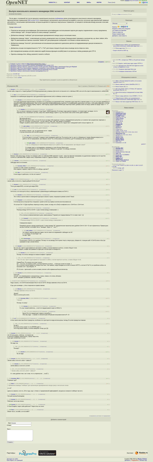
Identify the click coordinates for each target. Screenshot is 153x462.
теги (113, 2)
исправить (101, 61)
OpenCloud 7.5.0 (120, 133)
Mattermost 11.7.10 (121, 117)
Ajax (79, 86)
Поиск (109, 2)
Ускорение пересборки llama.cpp (127, 69)
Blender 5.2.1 (119, 136)
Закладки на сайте (12, 459)
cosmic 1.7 (119, 126)
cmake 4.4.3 (119, 129)
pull (123, 168)
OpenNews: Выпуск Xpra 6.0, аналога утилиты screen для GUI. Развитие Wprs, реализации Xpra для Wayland (43, 66)
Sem (19, 172)
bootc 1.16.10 (119, 121)
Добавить (128, 460)
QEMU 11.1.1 (119, 120)
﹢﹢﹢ (31, 89)
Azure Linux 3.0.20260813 (122, 154)
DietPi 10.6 (119, 156)
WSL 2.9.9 (118, 141)
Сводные (127, 28)
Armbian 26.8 (119, 148)
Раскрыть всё (102, 86)
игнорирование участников (95, 415)
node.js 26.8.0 (119, 118)
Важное (128, 41)
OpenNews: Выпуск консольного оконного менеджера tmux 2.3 (29, 71)
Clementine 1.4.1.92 (121, 142)
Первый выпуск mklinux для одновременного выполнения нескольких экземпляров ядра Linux (126, 45)
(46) (17, 86)
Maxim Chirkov (142, 459)
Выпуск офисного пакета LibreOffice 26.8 (127, 84)
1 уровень (84, 86)
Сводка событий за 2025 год (120, 50)
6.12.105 (126, 165)
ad (15, 318)
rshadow (23, 109)
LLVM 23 (118, 125)
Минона (19, 288)
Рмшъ (12, 409)
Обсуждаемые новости (128, 77)
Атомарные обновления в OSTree (128, 71)
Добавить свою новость (119, 35)
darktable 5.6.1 (119, 112)
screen (20, 77)
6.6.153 (131, 165)
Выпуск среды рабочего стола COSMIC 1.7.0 (128, 96)
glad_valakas (27, 126)
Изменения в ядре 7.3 (118, 170)
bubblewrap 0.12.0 (121, 113)
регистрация (135, 0)
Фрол (12, 383)
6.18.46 (122, 165)
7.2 (116, 168)
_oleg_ (27, 135)
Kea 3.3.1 (118, 128)
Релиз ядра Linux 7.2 (121, 48)
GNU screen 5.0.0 (33, 20)
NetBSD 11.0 (119, 158)
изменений (17, 27)
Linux (119, 14)
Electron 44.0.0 (120, 140)
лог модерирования (106, 415)
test (15, 94)
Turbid (12, 179)
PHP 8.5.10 (119, 122)
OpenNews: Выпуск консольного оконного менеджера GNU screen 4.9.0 (32, 65)
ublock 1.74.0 (119, 137)
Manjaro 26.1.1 (119, 150)
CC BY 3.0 (16, 74)
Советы (128, 56)
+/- (96, 86)
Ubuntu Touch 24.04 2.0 (122, 160)
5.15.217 (140, 165)
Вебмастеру (143, 460)
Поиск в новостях (117, 32)
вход (131, 0)
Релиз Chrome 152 (120, 86)
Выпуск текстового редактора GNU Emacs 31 (128, 101)
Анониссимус (27, 238)
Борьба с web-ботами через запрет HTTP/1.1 (131, 63)
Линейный (91, 86)
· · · (34, 89)
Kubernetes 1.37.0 (121, 114)
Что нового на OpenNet (119, 30)
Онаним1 (20, 199)
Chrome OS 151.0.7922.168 (123, 152)
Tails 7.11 (118, 153)
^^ (28, 94)
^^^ (30, 94)
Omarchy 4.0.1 (119, 149)
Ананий (19, 246)
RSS (108, 86)
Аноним (13, 89)
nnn (15, 189)
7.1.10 (117, 165)
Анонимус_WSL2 (22, 165)
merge (119, 168)
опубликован (59, 18)
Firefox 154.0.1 (120, 138)
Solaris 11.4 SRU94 (121, 161)
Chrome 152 (119, 124)
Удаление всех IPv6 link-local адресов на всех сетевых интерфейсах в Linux (128, 66)
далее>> (143, 144)
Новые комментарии (118, 34)
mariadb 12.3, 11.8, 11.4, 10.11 (124, 134)
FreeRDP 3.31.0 (120, 116)
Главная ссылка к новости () (28, 64)
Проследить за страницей (14, 460)
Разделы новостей (118, 28)
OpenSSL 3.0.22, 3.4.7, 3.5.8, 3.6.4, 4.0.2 (126, 132)
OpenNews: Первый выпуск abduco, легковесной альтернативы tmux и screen (33, 69)
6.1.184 (136, 165)
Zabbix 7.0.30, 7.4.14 (121, 130)
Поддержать (135, 460)
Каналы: (114, 27)
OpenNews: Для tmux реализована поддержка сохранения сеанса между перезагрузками (37, 68)
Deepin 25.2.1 (119, 157)
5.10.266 (114, 166)
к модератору (42, 89)
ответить (27, 89)
